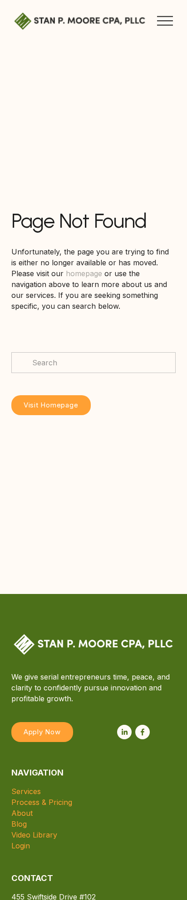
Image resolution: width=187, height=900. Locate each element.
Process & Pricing (41, 802)
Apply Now (42, 732)
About (22, 813)
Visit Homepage (51, 405)
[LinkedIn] (124, 732)
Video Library (34, 834)
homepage (84, 273)
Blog (19, 823)
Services (26, 791)
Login (20, 845)
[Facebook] (142, 732)
